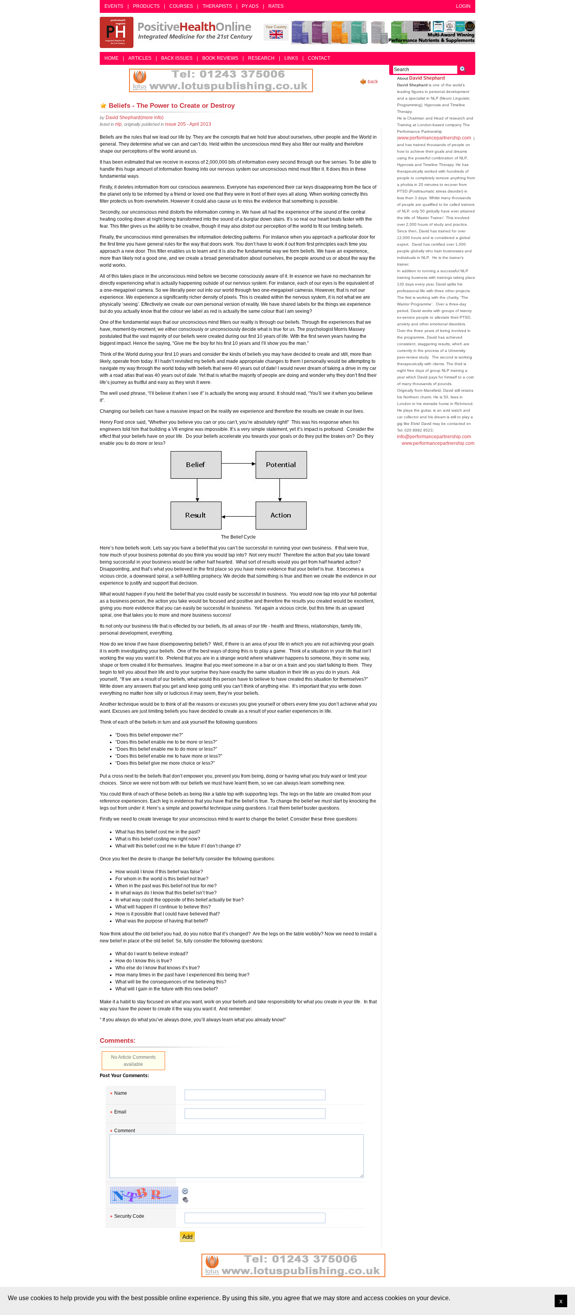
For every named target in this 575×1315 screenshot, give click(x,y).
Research (261, 58)
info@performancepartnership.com (434, 436)
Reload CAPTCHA (185, 1191)
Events (113, 6)
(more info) (135, 117)
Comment (124, 1130)
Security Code (129, 1216)
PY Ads (250, 6)
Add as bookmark (103, 105)
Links (291, 58)
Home (111, 58)
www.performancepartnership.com (434, 138)
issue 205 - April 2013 (188, 124)
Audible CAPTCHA (185, 1200)
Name (120, 1093)
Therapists (217, 6)
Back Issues (176, 58)
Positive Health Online (178, 32)
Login (463, 6)
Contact (319, 58)
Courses (181, 6)
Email (120, 1112)
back (373, 81)
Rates (276, 6)
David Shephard (427, 78)
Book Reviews (220, 58)
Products (146, 6)
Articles (139, 58)
